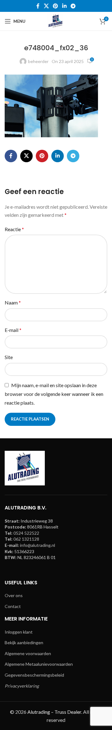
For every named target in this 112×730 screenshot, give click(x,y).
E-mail (13, 330)
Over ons (14, 595)
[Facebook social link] (38, 6)
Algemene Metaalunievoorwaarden (39, 664)
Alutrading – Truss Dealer (54, 712)
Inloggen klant (19, 632)
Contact (13, 606)
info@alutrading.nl (37, 545)
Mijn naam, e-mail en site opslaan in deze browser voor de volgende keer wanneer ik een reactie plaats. (54, 394)
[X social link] (46, 6)
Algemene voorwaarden (28, 653)
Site (9, 357)
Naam (13, 302)
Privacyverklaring (22, 686)
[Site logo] (56, 20)
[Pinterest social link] (55, 6)
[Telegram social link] (72, 6)
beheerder (38, 61)
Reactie (14, 229)
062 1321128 (26, 539)
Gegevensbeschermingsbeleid (34, 675)
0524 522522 (26, 533)
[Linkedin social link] (64, 6)
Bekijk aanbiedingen (24, 642)
